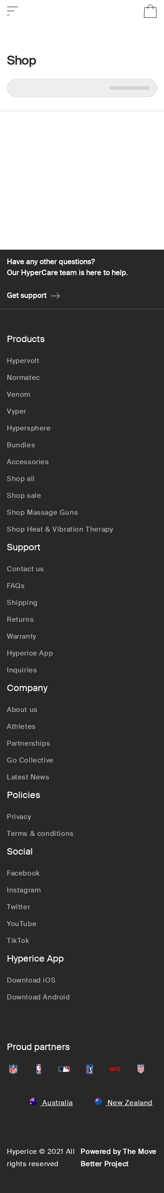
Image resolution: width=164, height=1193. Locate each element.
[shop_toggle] (12, 9)
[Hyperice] (82, 11)
